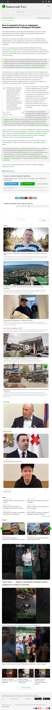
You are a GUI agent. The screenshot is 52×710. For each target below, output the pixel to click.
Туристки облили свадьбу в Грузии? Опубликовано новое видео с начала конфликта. (24, 664)
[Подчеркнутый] (23, 206)
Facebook (37, 156)
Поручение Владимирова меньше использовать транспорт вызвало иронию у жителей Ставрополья (26, 390)
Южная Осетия (19, 15)
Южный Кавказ (26, 15)
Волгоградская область (41, 9)
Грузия (3, 11)
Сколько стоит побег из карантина (23, 137)
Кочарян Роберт (7, 431)
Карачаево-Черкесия (35, 11)
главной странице (9, 119)
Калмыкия (28, 11)
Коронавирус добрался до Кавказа (38, 125)
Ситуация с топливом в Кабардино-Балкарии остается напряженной (21, 358)
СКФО (43, 13)
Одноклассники (16, 158)
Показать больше (26, 687)
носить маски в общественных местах (34, 67)
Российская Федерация (15, 13)
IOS (27, 148)
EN (5, 1)
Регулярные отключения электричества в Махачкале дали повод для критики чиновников (23, 287)
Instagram (43, 156)
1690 (32, 115)
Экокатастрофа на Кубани (44, 17)
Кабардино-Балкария (20, 11)
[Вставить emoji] (29, 206)
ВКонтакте (7, 158)
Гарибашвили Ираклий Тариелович (12, 461)
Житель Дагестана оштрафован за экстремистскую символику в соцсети (13, 507)
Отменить (43, 220)
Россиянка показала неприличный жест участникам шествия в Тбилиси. (40, 681)
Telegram (37, 152)
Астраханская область (31, 9)
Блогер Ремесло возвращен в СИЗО (12, 328)
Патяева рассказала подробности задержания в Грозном (17, 320)
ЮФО (31, 15)
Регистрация (21, 219)
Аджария (8, 9)
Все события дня (46, 516)
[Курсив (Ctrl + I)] (20, 206)
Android (23, 148)
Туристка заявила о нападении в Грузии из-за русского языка (25, 680)
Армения (24, 9)
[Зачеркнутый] (25, 206)
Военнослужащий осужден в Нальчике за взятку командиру (38, 507)
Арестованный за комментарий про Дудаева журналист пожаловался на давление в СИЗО (25, 253)
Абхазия (3, 9)
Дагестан (8, 11)
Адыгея (12, 9)
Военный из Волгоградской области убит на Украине (38, 501)
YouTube (7, 160)
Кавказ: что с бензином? (8, 17)
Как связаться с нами (14, 698)
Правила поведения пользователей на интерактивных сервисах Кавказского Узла (30, 704)
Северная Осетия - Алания (35, 13)
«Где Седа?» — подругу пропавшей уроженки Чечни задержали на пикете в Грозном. (24, 583)
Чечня (13, 15)
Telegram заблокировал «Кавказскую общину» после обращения (9, 680)
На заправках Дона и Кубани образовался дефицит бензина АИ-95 (38, 538)
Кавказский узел (13, 48)
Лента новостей (10, 20)
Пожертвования (28, 698)
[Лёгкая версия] (7, 1)
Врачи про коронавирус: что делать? (24, 131)
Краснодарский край (44, 11)
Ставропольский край (6, 15)
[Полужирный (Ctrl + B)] (17, 206)
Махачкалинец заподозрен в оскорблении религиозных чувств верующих (14, 513)
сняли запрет (12, 51)
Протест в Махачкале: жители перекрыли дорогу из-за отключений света (21, 625)
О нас (3, 698)
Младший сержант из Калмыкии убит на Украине (13, 501)
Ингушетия (13, 11)
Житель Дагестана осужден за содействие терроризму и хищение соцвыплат (38, 513)
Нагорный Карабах (6, 13)
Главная (3, 20)
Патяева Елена (7, 491)
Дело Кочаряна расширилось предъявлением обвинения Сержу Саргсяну (13, 538)
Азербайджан (18, 9)
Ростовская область (25, 13)
